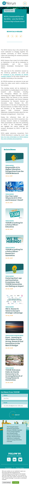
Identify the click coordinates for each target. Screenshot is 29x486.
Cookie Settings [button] (6, 482)
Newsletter (8, 468)
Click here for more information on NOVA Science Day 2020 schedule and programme (14, 137)
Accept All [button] (15, 482)
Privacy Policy (20, 468)
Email (5, 402)
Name (5, 395)
